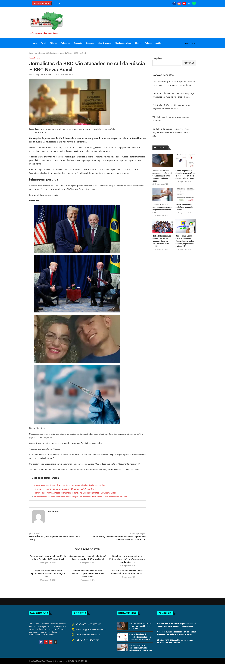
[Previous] (54, 3)
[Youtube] (184, 3)
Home (34, 43)
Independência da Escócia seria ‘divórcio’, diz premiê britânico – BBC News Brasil (87, 573)
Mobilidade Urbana (123, 43)
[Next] (57, 3)
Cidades (53, 43)
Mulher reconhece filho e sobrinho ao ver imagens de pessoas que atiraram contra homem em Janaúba (80, 496)
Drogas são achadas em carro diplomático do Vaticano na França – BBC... (48, 573)
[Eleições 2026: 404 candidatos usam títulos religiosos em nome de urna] (162, 194)
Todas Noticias (34, 58)
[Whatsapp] (194, 3)
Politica (148, 43)
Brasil (43, 43)
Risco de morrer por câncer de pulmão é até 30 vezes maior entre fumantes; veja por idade (162, 176)
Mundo (138, 43)
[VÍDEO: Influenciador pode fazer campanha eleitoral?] (186, 194)
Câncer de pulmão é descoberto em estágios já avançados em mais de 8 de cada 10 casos (185, 174)
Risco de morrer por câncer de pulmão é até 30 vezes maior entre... (140, 626)
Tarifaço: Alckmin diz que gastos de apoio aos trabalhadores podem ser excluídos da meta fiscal (95, 3)
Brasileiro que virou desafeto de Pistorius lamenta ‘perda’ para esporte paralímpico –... (127, 559)
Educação (78, 43)
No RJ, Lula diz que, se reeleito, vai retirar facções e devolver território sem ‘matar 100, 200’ (172, 132)
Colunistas (65, 43)
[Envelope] (50, 642)
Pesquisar (157, 58)
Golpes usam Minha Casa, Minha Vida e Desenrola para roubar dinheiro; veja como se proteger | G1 (185, 241)
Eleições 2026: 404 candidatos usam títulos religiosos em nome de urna (162, 208)
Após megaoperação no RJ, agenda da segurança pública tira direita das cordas (69, 485)
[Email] (189, 3)
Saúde (158, 43)
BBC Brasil (46, 74)
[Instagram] (179, 3)
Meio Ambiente (104, 43)
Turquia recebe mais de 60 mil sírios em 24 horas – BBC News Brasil (65, 489)
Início (31, 53)
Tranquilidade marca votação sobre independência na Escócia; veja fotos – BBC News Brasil (75, 492)
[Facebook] (174, 3)
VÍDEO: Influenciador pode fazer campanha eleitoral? (184, 207)
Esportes (90, 43)
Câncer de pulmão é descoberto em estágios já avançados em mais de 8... (140, 636)
